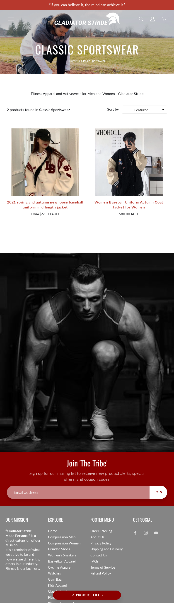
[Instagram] (119, 90)
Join (142, 75)
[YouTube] (129, 90)
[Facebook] (110, 90)
